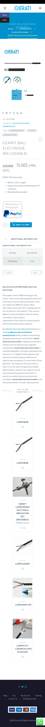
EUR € (6, 20)
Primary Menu (40, 8)
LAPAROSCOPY (9, 126)
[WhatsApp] (26, 687)
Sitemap (38, 696)
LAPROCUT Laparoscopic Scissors (23, 649)
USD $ (6, 15)
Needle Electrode (13, 329)
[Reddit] (21, 113)
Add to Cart (23, 225)
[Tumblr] (14, 113)
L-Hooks (32, 130)
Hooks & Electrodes (21, 123)
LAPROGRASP (22, 564)
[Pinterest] (10, 113)
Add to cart (21, 528)
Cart (14, 696)
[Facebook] (3, 113)
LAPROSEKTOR (23, 605)
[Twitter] (7, 113)
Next (35, 272)
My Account (25, 696)
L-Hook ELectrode (17, 130)
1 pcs (32, 261)
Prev (9, 272)
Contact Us (12, 699)
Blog (5, 696)
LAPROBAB (22, 422)
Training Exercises (29, 699)
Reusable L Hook (10, 135)
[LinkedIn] (17, 113)
